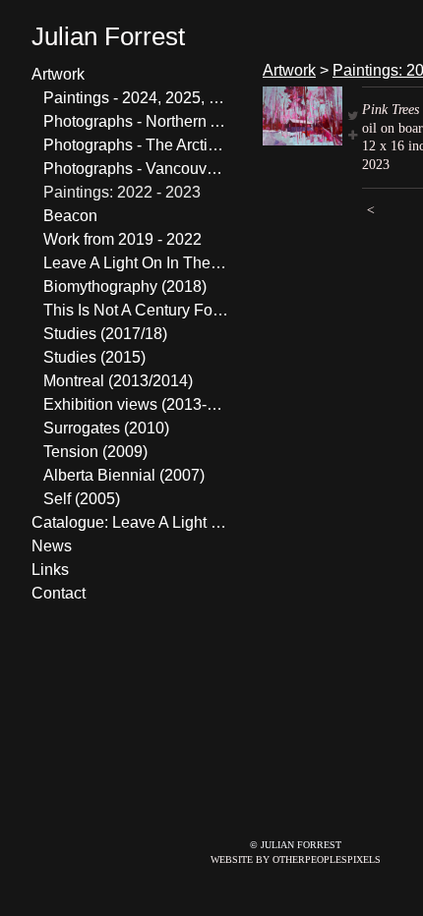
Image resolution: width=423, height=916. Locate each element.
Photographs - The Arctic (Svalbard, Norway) (135, 145)
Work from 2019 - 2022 (122, 239)
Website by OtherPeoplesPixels (296, 859)
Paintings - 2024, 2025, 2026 (135, 97)
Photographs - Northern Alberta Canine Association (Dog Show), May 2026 (135, 121)
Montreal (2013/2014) (118, 380)
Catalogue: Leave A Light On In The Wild (129, 522)
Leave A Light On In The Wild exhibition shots (135, 263)
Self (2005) (81, 498)
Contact (58, 593)
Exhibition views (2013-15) (135, 404)
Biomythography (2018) (125, 286)
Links (50, 569)
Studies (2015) (94, 357)
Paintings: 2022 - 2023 (122, 192)
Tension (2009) (95, 451)
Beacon (70, 215)
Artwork (58, 74)
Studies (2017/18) (105, 333)
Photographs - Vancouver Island (135, 168)
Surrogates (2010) (106, 428)
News (51, 546)
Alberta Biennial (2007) (124, 475)
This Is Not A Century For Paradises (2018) (135, 310)
